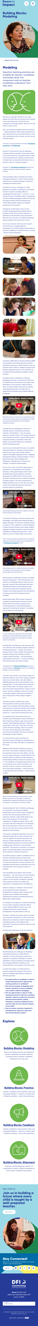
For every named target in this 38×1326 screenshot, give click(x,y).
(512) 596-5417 (21, 1292)
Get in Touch (8, 1212)
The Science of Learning (18, 167)
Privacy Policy (22, 1313)
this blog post (16, 145)
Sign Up (7, 1268)
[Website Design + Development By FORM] (19, 1318)
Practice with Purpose (20, 666)
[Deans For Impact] (9, 3)
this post (17, 668)
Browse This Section (11, 60)
